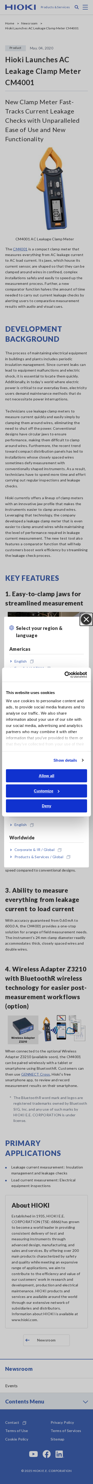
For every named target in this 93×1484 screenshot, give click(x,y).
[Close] (86, 619)
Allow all (46, 776)
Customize (43, 791)
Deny (46, 806)
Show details (65, 760)
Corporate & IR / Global (34, 849)
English (20, 661)
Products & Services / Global (38, 856)
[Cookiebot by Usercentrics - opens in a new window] (65, 674)
